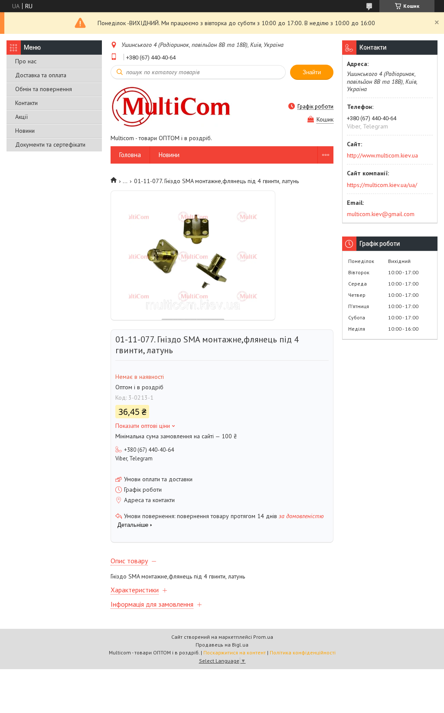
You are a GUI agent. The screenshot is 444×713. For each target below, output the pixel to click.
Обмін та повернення (43, 89)
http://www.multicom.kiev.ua (382, 155)
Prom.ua (263, 637)
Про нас (25, 61)
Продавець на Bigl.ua (222, 644)
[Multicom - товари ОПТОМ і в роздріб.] (171, 106)
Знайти (312, 72)
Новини (25, 131)
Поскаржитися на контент (234, 652)
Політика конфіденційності (303, 652)
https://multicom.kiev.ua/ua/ (382, 185)
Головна (130, 154)
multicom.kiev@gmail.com (381, 214)
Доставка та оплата (40, 75)
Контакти (26, 103)
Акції (21, 117)
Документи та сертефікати (50, 144)
